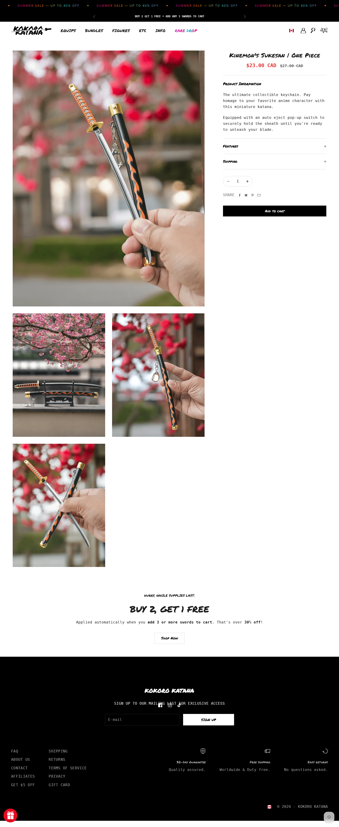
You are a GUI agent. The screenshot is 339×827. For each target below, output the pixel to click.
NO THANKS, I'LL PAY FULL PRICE (214, 452)
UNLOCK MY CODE (214, 439)
